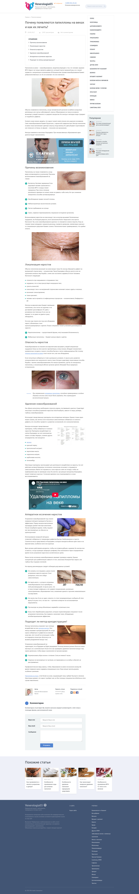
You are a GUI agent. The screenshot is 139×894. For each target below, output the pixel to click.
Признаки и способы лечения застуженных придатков (102, 143)
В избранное (58, 3)
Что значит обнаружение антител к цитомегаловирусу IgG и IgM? (102, 153)
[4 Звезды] (59, 691)
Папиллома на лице (31, 676)
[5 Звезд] (60, 691)
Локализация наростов (37, 46)
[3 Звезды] (58, 691)
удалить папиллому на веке (34, 353)
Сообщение (32, 732)
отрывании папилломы (52, 393)
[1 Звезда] (55, 691)
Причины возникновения (38, 43)
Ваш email (31, 726)
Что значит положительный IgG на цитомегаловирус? (103, 124)
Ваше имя (31, 720)
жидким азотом (44, 628)
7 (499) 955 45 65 (71, 3)
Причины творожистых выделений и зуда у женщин (102, 134)
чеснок (29, 442)
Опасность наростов (36, 50)
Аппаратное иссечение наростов (41, 57)
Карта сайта (73, 810)
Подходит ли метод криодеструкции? (42, 60)
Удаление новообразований (39, 53)
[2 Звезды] (57, 691)
